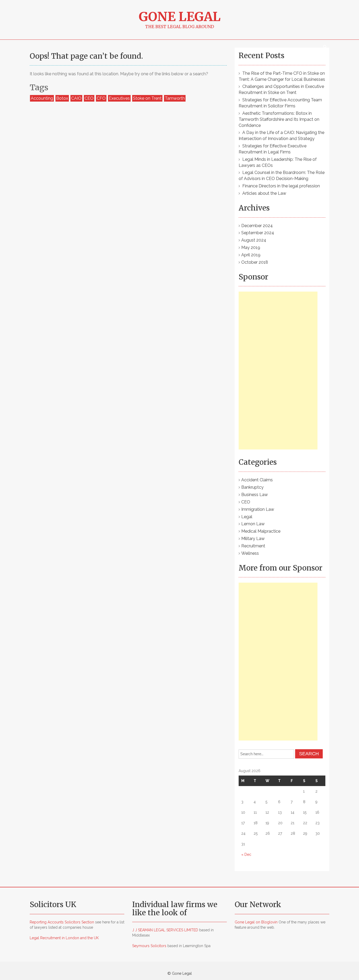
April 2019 (250, 254)
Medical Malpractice (260, 531)
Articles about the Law (264, 193)
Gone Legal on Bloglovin (256, 922)
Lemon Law (253, 523)
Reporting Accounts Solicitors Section (62, 922)
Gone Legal (179, 16)
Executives (119, 98)
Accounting (42, 98)
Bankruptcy (252, 487)
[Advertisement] (278, 370)
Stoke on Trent (147, 98)
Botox (62, 98)
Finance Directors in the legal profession (281, 185)
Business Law (254, 494)
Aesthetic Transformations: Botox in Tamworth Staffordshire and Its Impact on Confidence (279, 119)
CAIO (76, 98)
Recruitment (253, 545)
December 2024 (257, 225)
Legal (246, 516)
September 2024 (257, 232)
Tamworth (175, 98)
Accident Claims (257, 479)
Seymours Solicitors (149, 946)
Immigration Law (257, 509)
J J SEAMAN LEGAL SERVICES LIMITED (165, 930)
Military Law (253, 538)
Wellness (250, 553)
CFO (101, 98)
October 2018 (254, 262)
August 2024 (253, 240)
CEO (89, 98)
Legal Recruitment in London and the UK (64, 938)
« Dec (246, 854)
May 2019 (250, 247)
